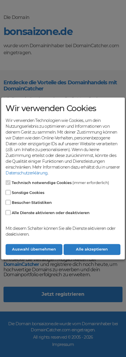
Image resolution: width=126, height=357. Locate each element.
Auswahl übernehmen (34, 249)
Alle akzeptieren (92, 249)
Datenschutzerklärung (26, 173)
